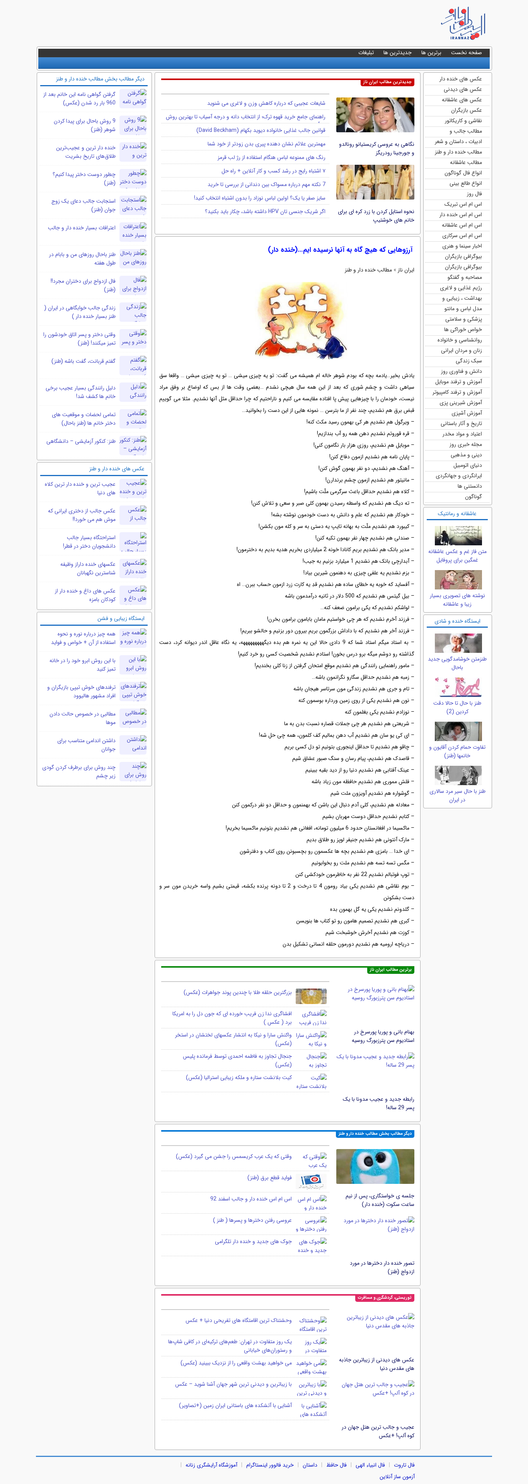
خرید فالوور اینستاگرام (270, 1465)
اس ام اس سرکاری (462, 235)
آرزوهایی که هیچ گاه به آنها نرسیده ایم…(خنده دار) (340, 249)
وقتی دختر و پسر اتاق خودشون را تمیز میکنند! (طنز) (79, 338)
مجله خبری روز (466, 444)
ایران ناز (406, 270)
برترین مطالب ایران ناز (391, 970)
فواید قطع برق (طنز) (269, 1177)
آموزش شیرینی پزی (460, 402)
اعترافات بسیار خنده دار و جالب (82, 228)
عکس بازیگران (466, 110)
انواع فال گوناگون (463, 173)
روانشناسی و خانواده (460, 340)
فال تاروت (404, 1465)
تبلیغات (366, 52)
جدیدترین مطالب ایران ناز (387, 82)
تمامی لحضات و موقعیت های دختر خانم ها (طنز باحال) (84, 418)
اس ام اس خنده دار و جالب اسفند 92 (251, 1199)
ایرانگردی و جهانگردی (459, 475)
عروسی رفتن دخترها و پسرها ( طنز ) (252, 1220)
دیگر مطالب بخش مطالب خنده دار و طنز (375, 1134)
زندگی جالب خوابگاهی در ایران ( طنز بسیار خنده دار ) (80, 312)
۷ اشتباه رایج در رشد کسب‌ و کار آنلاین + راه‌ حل (273, 171)
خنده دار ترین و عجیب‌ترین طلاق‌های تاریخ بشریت (86, 152)
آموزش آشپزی (466, 413)
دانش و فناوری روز (461, 371)
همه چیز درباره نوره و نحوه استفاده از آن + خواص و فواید (83, 638)
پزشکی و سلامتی (463, 319)
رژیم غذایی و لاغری (461, 287)
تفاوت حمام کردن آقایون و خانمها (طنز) (457, 751)
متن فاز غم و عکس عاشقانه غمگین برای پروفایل (457, 555)
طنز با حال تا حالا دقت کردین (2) (457, 707)
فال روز (474, 194)
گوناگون (473, 496)
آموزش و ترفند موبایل (458, 381)
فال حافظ (336, 1465)
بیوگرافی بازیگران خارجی (463, 257)
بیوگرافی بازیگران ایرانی (463, 267)
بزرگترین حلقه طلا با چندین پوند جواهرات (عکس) (238, 992)
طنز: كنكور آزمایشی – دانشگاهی (81, 441)
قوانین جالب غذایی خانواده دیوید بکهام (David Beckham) (260, 130)
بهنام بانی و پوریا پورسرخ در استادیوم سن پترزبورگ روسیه (383, 1036)
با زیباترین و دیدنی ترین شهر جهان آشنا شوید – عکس (233, 1384)
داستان (310, 1465)
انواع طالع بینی (466, 183)
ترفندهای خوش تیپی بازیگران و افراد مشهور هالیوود (81, 691)
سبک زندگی (469, 361)
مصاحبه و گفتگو (465, 277)
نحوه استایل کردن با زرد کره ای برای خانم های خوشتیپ (376, 215)
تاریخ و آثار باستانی (461, 423)
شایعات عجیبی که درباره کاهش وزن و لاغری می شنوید (266, 103)
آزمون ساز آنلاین (397, 1476)
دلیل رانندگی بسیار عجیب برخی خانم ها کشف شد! (81, 392)
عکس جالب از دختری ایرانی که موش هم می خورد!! (82, 515)
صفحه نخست (466, 52)
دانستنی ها (470, 486)
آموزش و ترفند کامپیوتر (457, 392)
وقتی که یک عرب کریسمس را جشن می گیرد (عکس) (234, 1156)
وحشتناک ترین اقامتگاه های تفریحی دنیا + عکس (239, 1320)
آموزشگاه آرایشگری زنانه (211, 1465)
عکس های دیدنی (463, 89)
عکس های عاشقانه (462, 100)
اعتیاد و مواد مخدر (462, 434)
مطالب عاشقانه (466, 162)
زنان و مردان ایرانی (461, 350)
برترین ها (431, 52)
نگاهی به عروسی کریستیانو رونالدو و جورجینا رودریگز (376, 148)
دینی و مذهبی (466, 455)
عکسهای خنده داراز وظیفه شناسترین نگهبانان (88, 568)
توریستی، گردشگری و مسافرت (385, 1297)
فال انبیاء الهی (370, 1465)
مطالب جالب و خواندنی (466, 132)
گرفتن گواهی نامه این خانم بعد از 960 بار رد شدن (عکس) (79, 98)
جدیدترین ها (397, 52)
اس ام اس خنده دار (460, 214)
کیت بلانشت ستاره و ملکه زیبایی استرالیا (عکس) (239, 1077)
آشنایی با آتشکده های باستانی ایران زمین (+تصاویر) (235, 1405)
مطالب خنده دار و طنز (458, 152)
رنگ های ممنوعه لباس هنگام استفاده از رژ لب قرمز (271, 157)
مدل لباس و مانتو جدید (463, 309)
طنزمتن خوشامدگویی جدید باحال (457, 663)
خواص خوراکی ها (463, 329)
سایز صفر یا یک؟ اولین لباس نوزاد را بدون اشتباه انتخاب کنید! (259, 198)
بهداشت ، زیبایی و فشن (462, 299)
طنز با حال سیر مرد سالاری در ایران (457, 795)
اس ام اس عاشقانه (462, 225)
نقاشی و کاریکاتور (463, 120)
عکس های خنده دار (460, 79)
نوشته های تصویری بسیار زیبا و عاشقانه (457, 599)
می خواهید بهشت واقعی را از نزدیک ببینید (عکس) (236, 1363)
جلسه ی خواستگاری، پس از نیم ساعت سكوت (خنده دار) (380, 1200)
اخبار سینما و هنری (462, 246)
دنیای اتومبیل (467, 465)
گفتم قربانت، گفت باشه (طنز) (83, 361)
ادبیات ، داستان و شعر (458, 141)
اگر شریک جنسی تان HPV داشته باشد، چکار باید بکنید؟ (265, 211)
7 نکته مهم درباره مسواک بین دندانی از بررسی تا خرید (266, 184)
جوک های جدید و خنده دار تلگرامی (253, 1241)
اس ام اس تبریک (463, 204)
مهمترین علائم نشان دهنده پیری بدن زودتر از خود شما (266, 144)
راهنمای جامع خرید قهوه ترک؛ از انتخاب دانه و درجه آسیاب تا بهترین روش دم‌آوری (245, 121)
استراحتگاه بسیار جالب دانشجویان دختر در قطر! (89, 541)
